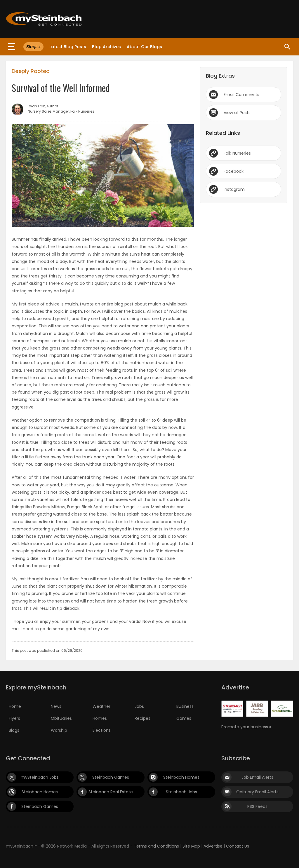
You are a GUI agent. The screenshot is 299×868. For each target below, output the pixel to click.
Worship (59, 730)
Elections (102, 730)
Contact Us (237, 846)
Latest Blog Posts (67, 47)
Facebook (234, 171)
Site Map (191, 846)
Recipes (142, 718)
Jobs (139, 706)
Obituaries (61, 718)
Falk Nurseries (237, 153)
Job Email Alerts (257, 777)
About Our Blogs (144, 47)
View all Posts (237, 113)
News (56, 706)
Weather (101, 706)
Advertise (213, 846)
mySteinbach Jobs (40, 777)
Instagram (234, 189)
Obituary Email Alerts (257, 792)
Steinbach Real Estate (110, 792)
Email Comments (241, 94)
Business (185, 706)
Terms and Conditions (156, 846)
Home (15, 706)
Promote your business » (246, 727)
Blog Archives (106, 47)
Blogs (14, 730)
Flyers (14, 718)
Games (183, 718)
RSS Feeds (257, 806)
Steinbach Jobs (181, 792)
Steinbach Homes (181, 777)
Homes (100, 718)
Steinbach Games (110, 777)
